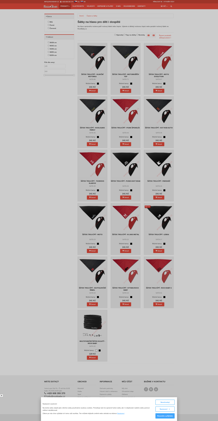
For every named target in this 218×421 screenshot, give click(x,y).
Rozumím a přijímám (165, 416)
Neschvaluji (165, 402)
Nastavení (164, 409)
